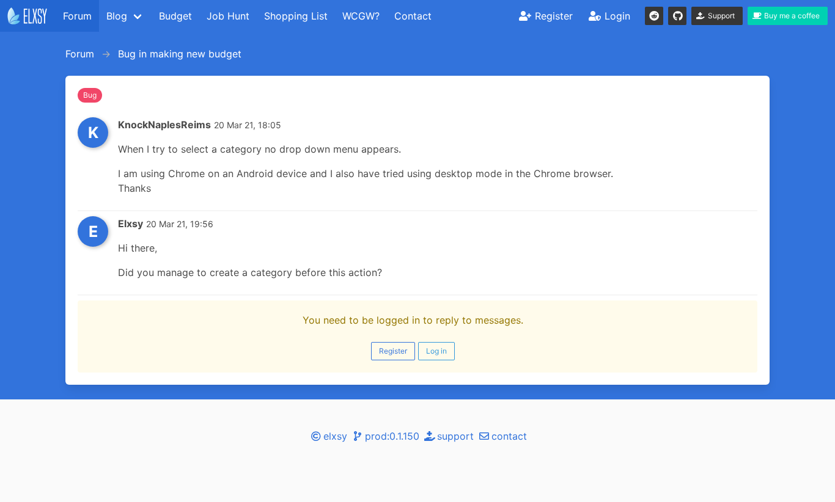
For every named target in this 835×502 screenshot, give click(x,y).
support (455, 436)
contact (509, 436)
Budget (175, 16)
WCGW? (361, 16)
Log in (436, 350)
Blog (116, 16)
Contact (413, 16)
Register (393, 350)
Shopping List (296, 16)
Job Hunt (228, 16)
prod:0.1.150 (392, 436)
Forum (77, 16)
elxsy (335, 436)
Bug (90, 95)
